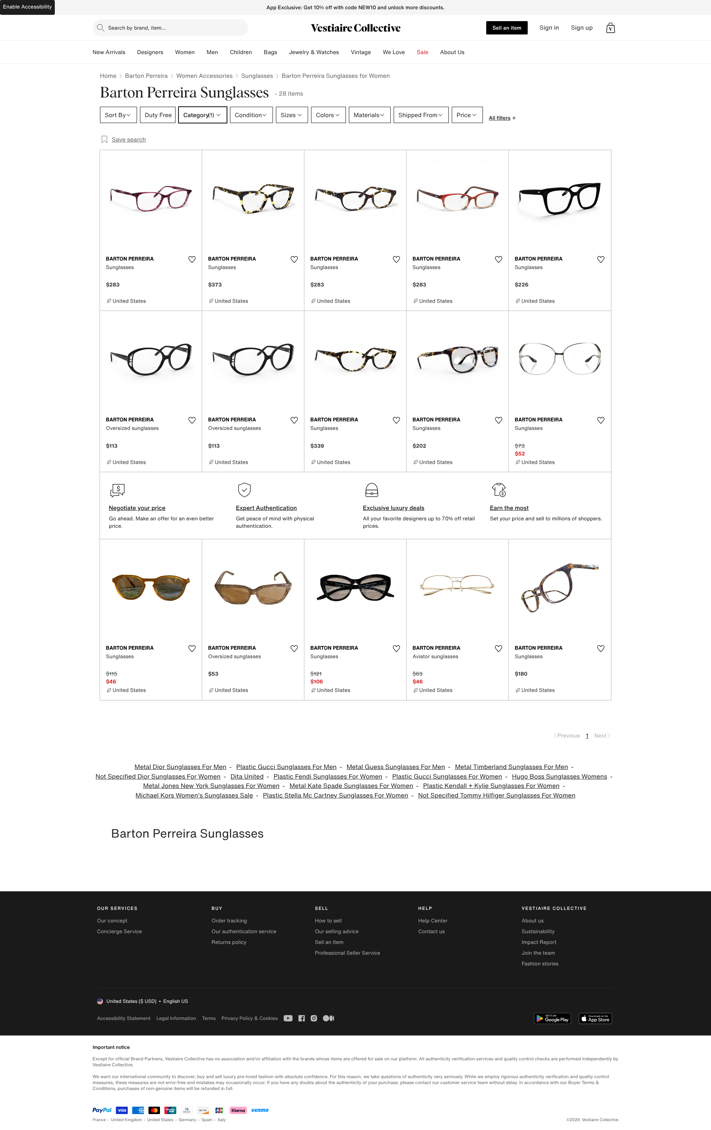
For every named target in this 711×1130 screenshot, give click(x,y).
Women (185, 52)
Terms (209, 1018)
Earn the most (509, 507)
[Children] (258, 52)
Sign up (582, 28)
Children (241, 52)
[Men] (224, 52)
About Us (452, 52)
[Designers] (169, 52)
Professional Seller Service (347, 953)
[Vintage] (377, 52)
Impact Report (539, 942)
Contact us (431, 931)
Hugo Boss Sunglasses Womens (559, 776)
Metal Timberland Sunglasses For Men (511, 767)
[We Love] (411, 52)
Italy (222, 1120)
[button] (610, 28)
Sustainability (538, 931)
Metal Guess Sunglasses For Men (396, 767)
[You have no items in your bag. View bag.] (610, 28)
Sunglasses (257, 75)
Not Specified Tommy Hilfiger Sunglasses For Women (496, 795)
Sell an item (507, 28)
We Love (394, 52)
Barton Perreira (146, 75)
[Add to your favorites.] (191, 259)
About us (533, 921)
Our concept (112, 921)
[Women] (201, 52)
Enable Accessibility (27, 7)
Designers (150, 52)
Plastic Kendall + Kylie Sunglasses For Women (491, 786)
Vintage (361, 52)
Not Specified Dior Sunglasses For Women (158, 776)
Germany (187, 1120)
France (99, 1120)
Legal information (176, 1018)
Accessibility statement (123, 1018)
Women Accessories (204, 75)
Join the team (538, 953)
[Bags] (283, 52)
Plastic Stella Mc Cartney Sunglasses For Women (335, 795)
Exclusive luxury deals (393, 507)
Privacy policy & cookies (249, 1018)
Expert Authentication (266, 507)
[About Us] (470, 52)
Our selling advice (336, 931)
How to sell (328, 921)
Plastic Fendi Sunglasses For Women (328, 776)
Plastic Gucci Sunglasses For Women (447, 776)
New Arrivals (109, 52)
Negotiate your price (137, 507)
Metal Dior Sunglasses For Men (180, 767)
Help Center (433, 921)
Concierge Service (119, 931)
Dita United (247, 776)
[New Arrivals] (131, 52)
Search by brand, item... (137, 28)
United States (160, 1120)
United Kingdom (126, 1120)
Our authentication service (243, 931)
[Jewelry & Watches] (345, 52)
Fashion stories (540, 964)
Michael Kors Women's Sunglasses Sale (194, 795)
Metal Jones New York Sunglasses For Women (211, 786)
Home (108, 75)
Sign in (549, 28)
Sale (422, 52)
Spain (207, 1120)
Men (212, 52)
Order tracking (229, 921)
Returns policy (228, 942)
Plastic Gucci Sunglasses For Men (286, 767)
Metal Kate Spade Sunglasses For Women (351, 786)
